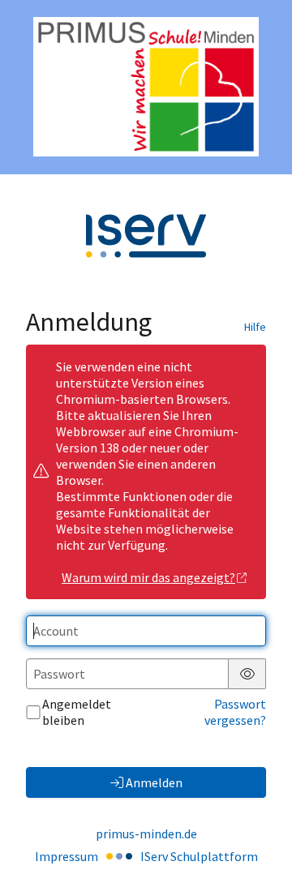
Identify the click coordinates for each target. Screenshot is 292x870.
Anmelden (154, 782)
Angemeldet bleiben (76, 712)
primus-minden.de (146, 833)
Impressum (66, 856)
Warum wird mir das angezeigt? (148, 577)
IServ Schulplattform (199, 856)
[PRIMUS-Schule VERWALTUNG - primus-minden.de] (146, 86)
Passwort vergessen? (235, 712)
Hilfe (255, 326)
